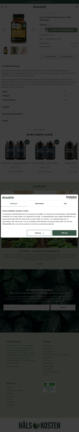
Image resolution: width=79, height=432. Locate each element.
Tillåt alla (64, 233)
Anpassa (38, 233)
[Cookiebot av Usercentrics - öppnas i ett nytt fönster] (68, 197)
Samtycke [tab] (13, 203)
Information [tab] (39, 203)
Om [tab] (65, 203)
